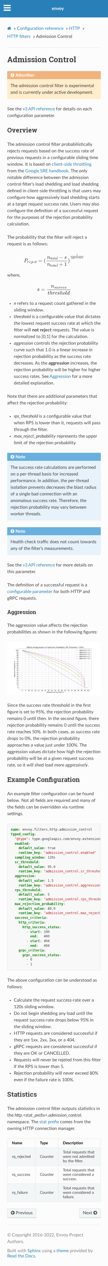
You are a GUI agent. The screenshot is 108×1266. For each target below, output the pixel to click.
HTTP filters (18, 36)
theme (62, 1251)
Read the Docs (21, 1256)
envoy (58, 8)
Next (88, 1213)
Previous (24, 1213)
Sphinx (34, 1251)
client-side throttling (71, 164)
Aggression (60, 376)
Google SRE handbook (46, 171)
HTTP (74, 28)
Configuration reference (40, 28)
